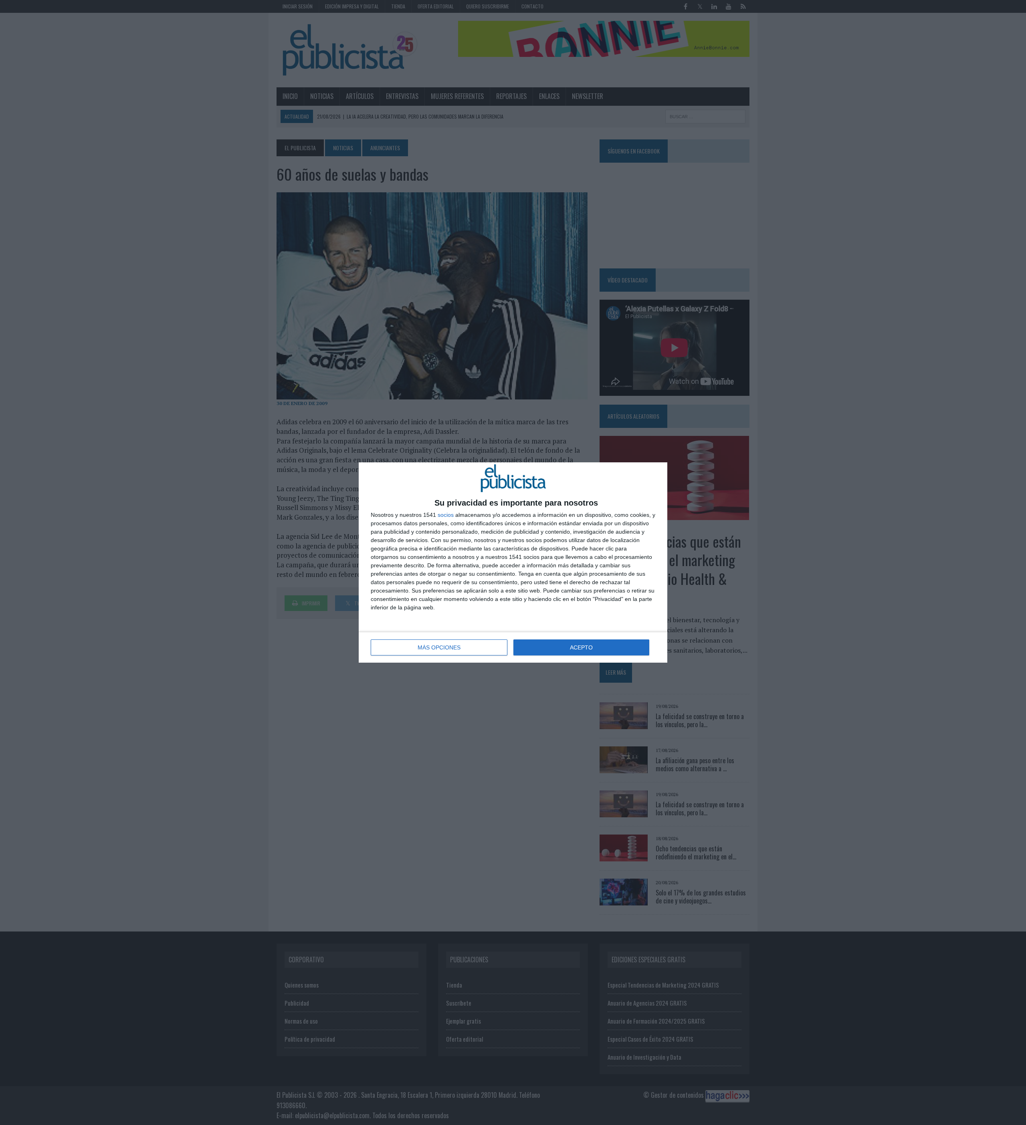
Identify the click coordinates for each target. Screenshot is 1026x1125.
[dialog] (513, 562)
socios (446, 515)
